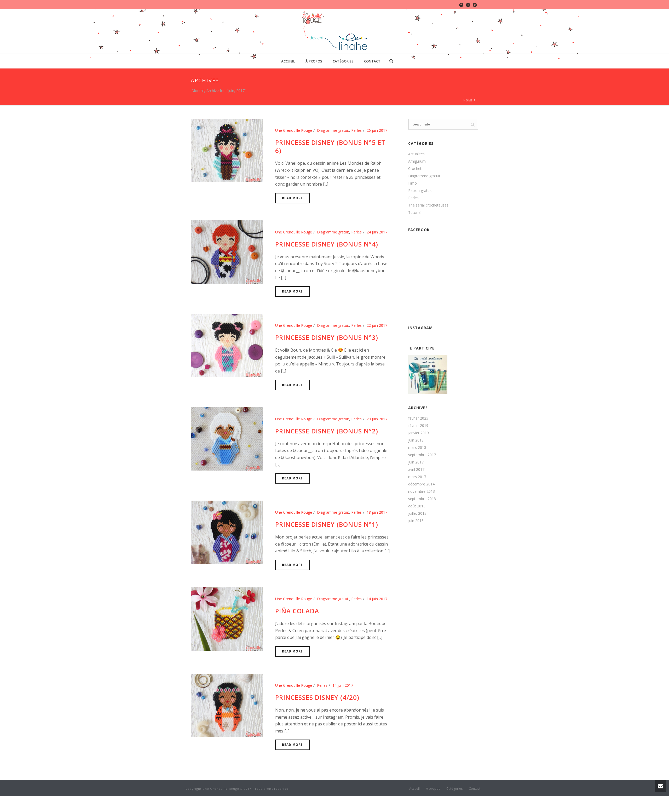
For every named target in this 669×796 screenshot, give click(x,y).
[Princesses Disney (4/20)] (227, 704)
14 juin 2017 (377, 598)
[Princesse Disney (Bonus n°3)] (227, 344)
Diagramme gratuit (333, 130)
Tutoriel (414, 212)
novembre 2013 (421, 491)
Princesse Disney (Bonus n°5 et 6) (330, 146)
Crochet (415, 168)
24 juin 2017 (377, 232)
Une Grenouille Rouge (293, 130)
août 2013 (416, 506)
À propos (313, 61)
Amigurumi (417, 161)
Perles (356, 130)
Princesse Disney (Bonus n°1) (326, 524)
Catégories (343, 61)
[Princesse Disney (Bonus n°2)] (227, 438)
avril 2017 (416, 469)
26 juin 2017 (377, 130)
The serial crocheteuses (428, 205)
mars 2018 (417, 447)
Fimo (412, 183)
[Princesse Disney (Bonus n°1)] (227, 531)
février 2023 (418, 418)
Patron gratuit (420, 190)
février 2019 (418, 425)
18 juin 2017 (377, 512)
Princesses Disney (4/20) (317, 697)
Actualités (416, 154)
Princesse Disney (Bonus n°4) (326, 244)
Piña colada (297, 610)
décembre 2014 (421, 484)
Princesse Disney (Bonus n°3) (326, 337)
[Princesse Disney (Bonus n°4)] (227, 251)
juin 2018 (416, 440)
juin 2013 (416, 520)
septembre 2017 (422, 455)
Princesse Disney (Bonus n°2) (326, 431)
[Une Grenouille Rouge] (335, 31)
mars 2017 (417, 476)
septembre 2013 (422, 498)
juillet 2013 (417, 513)
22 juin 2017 (377, 325)
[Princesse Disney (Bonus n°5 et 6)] (227, 149)
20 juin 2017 (377, 418)
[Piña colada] (227, 618)
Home (468, 100)
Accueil (288, 61)
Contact (372, 61)
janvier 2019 (418, 433)
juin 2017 (416, 462)
